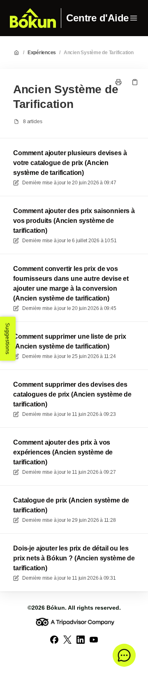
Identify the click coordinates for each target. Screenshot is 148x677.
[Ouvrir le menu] (133, 18)
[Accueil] (33, 18)
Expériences (42, 52)
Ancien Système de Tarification (99, 52)
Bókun (55, 607)
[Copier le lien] (134, 82)
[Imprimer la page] (118, 82)
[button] (124, 655)
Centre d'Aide (97, 18)
